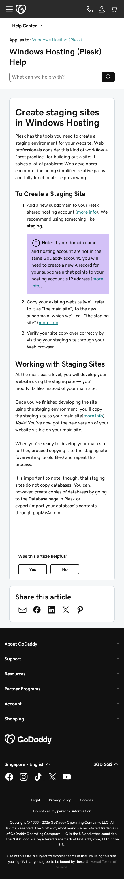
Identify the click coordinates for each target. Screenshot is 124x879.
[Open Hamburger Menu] (7, 9)
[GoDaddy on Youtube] (67, 779)
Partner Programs (22, 688)
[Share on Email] (22, 610)
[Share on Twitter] (66, 610)
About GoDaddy (21, 643)
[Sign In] (101, 9)
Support (13, 658)
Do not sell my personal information (62, 811)
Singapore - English (24, 764)
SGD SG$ (102, 764)
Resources (15, 673)
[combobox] (55, 76)
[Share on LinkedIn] (51, 610)
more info (87, 212)
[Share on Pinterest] (80, 610)
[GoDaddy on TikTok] (38, 779)
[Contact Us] (89, 9)
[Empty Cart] (114, 9)
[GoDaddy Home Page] (28, 739)
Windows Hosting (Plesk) (57, 39)
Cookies (86, 800)
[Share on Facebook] (37, 610)
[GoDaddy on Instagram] (23, 779)
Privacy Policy (60, 800)
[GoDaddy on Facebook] (9, 779)
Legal (35, 800)
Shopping (14, 718)
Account (13, 703)
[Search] (108, 77)
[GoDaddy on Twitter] (52, 779)
